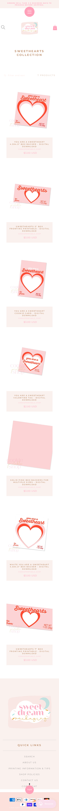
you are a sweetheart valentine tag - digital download (29, 397)
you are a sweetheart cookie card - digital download (29, 313)
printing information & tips (30, 768)
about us (29, 762)
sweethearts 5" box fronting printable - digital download (30, 228)
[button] (3, 27)
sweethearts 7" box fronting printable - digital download (30, 651)
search (29, 756)
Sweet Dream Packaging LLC (25, 807)
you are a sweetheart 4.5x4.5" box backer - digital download (29, 144)
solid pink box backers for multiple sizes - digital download (29, 482)
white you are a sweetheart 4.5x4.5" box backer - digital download (29, 566)
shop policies (29, 774)
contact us (29, 780)
